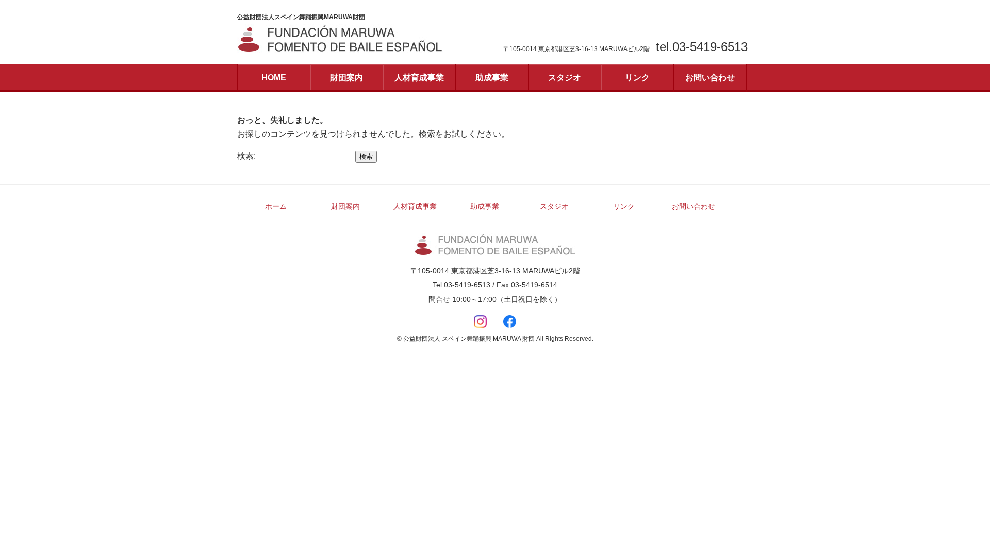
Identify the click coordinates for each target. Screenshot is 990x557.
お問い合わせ (710, 77)
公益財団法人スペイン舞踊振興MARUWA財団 (340, 39)
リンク (637, 77)
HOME (273, 77)
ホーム (276, 206)
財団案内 (346, 77)
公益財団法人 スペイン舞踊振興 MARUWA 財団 (495, 244)
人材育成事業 (419, 77)
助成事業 (491, 77)
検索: (246, 156)
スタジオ (564, 77)
